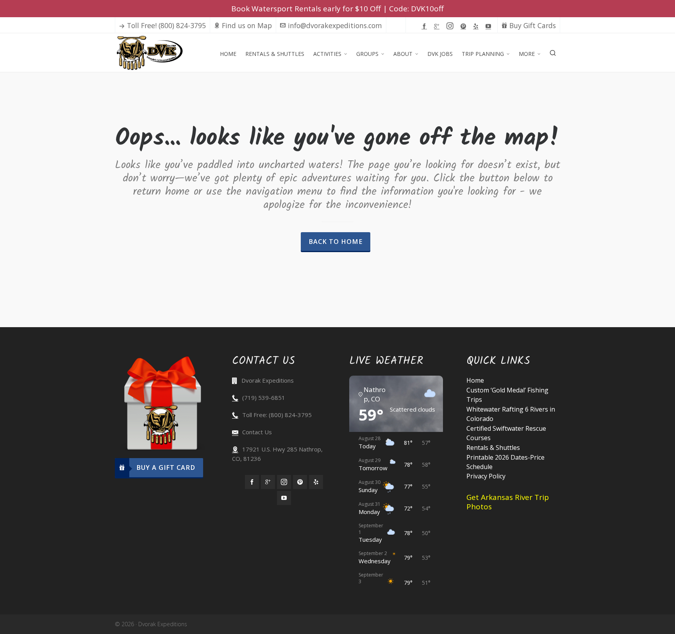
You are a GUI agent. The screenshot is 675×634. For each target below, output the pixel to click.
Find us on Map (247, 25)
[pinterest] (464, 25)
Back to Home (335, 241)
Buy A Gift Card (165, 467)
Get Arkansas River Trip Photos (507, 502)
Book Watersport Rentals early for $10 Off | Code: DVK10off (337, 9)
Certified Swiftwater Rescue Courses (506, 433)
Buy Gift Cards (532, 25)
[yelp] (477, 25)
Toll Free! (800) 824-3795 (166, 25)
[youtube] (489, 25)
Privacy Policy (485, 476)
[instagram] (451, 26)
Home (475, 380)
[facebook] (425, 25)
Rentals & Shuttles (493, 447)
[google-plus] (438, 25)
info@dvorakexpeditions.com (335, 25)
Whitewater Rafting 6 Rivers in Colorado (510, 414)
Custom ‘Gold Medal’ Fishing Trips (507, 395)
